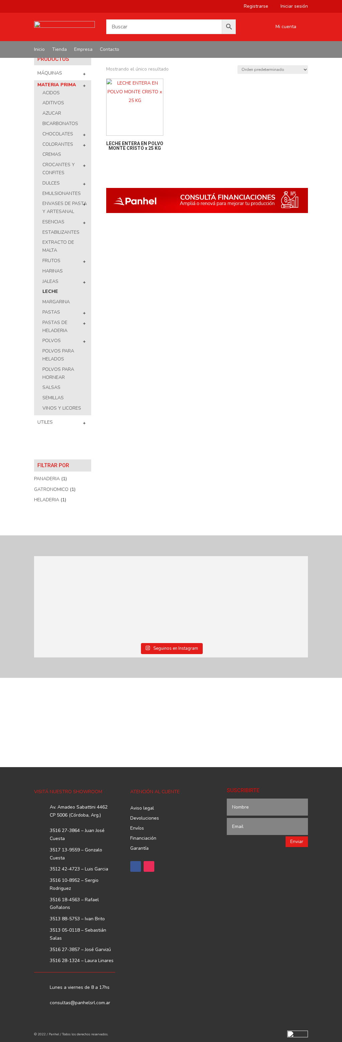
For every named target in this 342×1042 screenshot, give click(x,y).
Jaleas (50, 281)
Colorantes (57, 144)
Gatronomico (51, 489)
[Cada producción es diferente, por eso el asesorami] (136, 618)
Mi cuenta (286, 27)
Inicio (39, 50)
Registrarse (253, 6)
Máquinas (49, 73)
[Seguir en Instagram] (149, 866)
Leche (50, 291)
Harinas (52, 271)
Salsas (51, 387)
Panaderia (47, 479)
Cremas (51, 154)
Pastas (51, 312)
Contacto (109, 50)
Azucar (51, 113)
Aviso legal (142, 808)
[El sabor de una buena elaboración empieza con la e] (67, 618)
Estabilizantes (60, 232)
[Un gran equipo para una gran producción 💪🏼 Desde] (275, 578)
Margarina (56, 302)
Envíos (137, 828)
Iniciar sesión (292, 6)
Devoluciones (144, 818)
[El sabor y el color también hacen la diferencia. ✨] (205, 578)
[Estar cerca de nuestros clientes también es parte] (275, 618)
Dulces (51, 183)
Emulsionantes (61, 193)
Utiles (45, 422)
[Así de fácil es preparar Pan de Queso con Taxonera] (136, 578)
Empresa (83, 50)
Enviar (296, 841)
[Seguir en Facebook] (135, 866)
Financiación (143, 838)
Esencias (53, 222)
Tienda (59, 50)
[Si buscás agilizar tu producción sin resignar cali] (205, 618)
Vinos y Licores (61, 408)
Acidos (51, 93)
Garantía (139, 848)
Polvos (51, 340)
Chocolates (57, 134)
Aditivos (53, 103)
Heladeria (46, 500)
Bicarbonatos (60, 123)
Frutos (51, 260)
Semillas (53, 398)
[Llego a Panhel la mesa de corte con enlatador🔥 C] (67, 578)
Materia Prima (56, 85)
